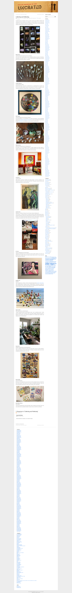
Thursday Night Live (47, 250)
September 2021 (47, 38)
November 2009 (47, 173)
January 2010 (47, 171)
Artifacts (47, 239)
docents (48, 265)
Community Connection (49, 260)
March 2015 (18, 489)
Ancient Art (47, 200)
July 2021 (18, 443)
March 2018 (46, 77)
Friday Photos (47, 230)
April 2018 (46, 76)
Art (46, 256)
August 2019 (47, 61)
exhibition (52, 265)
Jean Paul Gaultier (48, 267)
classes (47, 218)
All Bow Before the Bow (40, 14)
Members (46, 238)
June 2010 (46, 166)
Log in (18, 585)
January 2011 (18, 520)
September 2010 (19, 523)
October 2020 (47, 48)
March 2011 (18, 519)
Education (46, 215)
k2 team (42, 591)
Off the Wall (47, 224)
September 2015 (47, 106)
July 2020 (46, 51)
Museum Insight (47, 240)
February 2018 (47, 78)
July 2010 (46, 165)
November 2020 (47, 47)
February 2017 (19, 475)
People (30, 18)
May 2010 (46, 167)
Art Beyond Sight (48, 217)
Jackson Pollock (53, 266)
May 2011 (18, 518)
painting (46, 269)
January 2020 (47, 56)
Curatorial (46, 197)
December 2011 (47, 149)
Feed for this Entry (19, 412)
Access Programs (47, 180)
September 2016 (47, 94)
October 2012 (18, 507)
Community (51, 259)
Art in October (47, 186)
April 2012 (46, 145)
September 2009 (47, 175)
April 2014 (46, 122)
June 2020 (46, 52)
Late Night (53, 267)
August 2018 (47, 72)
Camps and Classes (19, 545)
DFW (17, 553)
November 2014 (19, 492)
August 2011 (47, 153)
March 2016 (46, 100)
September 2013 (47, 129)
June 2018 (46, 74)
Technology (46, 249)
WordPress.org (19, 587)
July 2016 (46, 96)
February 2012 (47, 147)
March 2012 (46, 146)
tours (54, 272)
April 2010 (46, 168)
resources (52, 270)
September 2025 (19, 430)
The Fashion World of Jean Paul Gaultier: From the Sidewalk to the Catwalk (26, 580)
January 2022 (47, 35)
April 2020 (46, 54)
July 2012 (46, 142)
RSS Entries (33, 592)
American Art (47, 199)
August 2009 (47, 176)
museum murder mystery (20, 572)
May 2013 (18, 503)
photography (52, 269)
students (49, 271)
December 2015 (47, 103)
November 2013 (47, 127)
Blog (17, 11)
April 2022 (46, 32)
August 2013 (47, 130)
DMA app (18, 554)
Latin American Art (48, 205)
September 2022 (47, 31)
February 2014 (47, 124)
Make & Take (47, 237)
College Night (18, 547)
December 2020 (19, 447)
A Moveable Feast (47, 179)
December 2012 (19, 506)
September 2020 (47, 49)
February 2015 (19, 490)
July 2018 (46, 73)
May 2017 (18, 473)
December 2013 (47, 126)
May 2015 (18, 488)
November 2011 (47, 150)
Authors (24, 11)
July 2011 (46, 154)
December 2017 (47, 80)
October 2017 (47, 82)
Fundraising (46, 231)
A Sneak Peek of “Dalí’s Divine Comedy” (21, 14)
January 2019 (18, 461)
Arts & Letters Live (47, 184)
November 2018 (19, 462)
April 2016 (46, 99)
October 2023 (47, 25)
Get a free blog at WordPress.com (32, 591)
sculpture (46, 271)
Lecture (47, 223)
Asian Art (47, 201)
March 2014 (46, 123)
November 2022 (47, 29)
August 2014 (47, 118)
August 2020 (47, 50)
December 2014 (19, 491)
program (46, 270)
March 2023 (46, 27)
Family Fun (46, 229)
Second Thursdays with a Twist (21, 576)
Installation (46, 234)
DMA (52, 264)
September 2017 (47, 83)
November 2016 (19, 477)
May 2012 (46, 144)
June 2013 (18, 502)
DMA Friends (46, 212)
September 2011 (47, 152)
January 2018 (47, 79)
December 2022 (47, 28)
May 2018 (46, 75)
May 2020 (46, 53)
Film (17, 561)
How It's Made (47, 233)
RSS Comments (38, 592)
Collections (24, 18)
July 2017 (46, 85)
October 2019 (47, 59)
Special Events (19, 577)
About (21, 11)
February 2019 (19, 460)
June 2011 (46, 155)
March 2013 (18, 504)
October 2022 (47, 30)
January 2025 (18, 431)
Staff (31, 18)
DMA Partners (47, 213)
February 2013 (19, 505)
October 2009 (47, 174)
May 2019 (18, 458)
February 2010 (47, 170)
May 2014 (46, 121)
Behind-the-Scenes (19, 544)
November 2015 (47, 104)
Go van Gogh (47, 222)
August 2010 (47, 164)
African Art (47, 198)
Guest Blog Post (47, 232)
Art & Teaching (47, 182)
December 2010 (19, 521)
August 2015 (47, 107)
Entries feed (18, 586)
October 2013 (47, 128)
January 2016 (47, 102)
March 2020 (46, 55)
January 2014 (47, 125)
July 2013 (46, 131)
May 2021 (18, 444)
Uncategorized (47, 252)
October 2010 (18, 522)
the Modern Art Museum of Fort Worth (25, 119)
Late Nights (46, 236)
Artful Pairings (47, 183)
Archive (46, 181)
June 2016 (46, 97)
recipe (49, 270)
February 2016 (47, 101)
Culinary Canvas (47, 196)
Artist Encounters (48, 251)
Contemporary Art (52, 261)
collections (47, 259)
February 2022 (47, 34)
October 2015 (47, 105)
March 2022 (46, 33)
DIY (49, 264)
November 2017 (47, 81)
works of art (34, 18)
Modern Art (47, 206)
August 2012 (47, 141)
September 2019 (47, 60)
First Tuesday (47, 221)
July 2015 (46, 108)
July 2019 (18, 457)
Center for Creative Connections (51, 258)
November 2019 (47, 58)
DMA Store (46, 214)
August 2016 (47, 95)
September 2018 (47, 71)
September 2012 (19, 508)
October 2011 (47, 151)
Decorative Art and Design (20, 552)
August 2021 (18, 442)
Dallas (27, 18)
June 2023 (46, 26)
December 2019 (47, 57)
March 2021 (18, 445)
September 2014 (47, 117)
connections (47, 261)
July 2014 (46, 119)
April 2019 (18, 459)
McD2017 (46, 268)
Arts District (46, 185)
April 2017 (18, 474)
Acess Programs (48, 216)
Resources (18, 574)
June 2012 (46, 143)
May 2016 (46, 98)
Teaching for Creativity (20, 578)
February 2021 (19, 446)
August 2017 (47, 84)
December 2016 (19, 476)
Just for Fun (46, 235)
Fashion (47, 204)
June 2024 (18, 432)
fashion (55, 265)
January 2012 (47, 148)
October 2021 (47, 37)
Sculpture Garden (19, 575)
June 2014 (46, 120)
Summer (53, 271)
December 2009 (47, 172)
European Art (47, 203)
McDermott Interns (51, 268)
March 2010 (46, 169)
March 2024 (46, 24)
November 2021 (47, 36)
